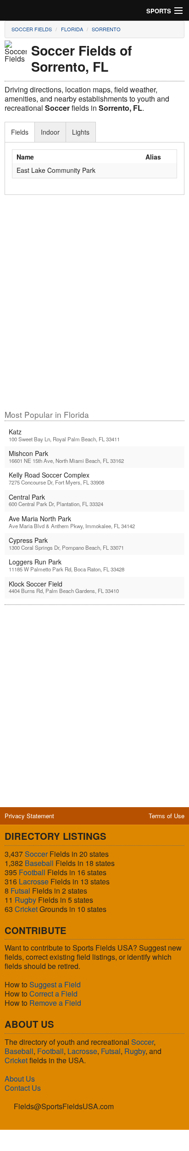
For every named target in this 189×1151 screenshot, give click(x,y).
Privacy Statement (29, 815)
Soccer (36, 854)
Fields (19, 132)
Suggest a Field (55, 984)
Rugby (25, 900)
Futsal (20, 890)
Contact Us (23, 1088)
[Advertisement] (94, 306)
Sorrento (106, 29)
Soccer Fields (31, 29)
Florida (72, 29)
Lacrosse (34, 881)
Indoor (50, 132)
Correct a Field (53, 993)
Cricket (26, 909)
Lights (80, 132)
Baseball (39, 863)
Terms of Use (166, 815)
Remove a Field (55, 1002)
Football (32, 872)
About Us (20, 1078)
